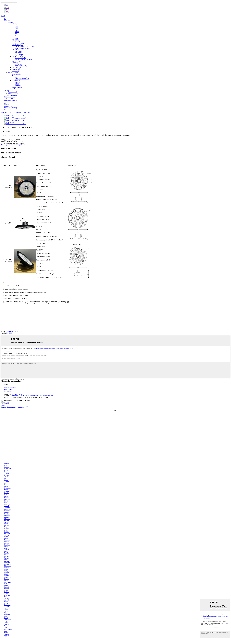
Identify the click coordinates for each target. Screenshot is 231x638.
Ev (5, 19)
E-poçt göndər (5, 403)
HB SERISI (18, 51)
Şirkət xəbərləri (12, 92)
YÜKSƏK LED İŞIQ (18, 49)
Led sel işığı (15, 62)
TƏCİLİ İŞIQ (15, 71)
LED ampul (15, 24)
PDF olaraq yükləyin (19, 145)
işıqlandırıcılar (12, 22)
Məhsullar (7, 20)
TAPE (13, 88)
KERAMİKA (19, 82)
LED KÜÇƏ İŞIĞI (17, 56)
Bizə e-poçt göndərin (7, 145)
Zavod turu (11, 98)
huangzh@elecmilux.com (30, 395)
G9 (16, 37)
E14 (16, 33)
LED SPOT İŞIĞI (17, 61)
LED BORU (15, 40)
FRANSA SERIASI (21, 77)
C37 (16, 25)
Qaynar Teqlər (8, 389)
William (3, 405)
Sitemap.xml (7, 391)
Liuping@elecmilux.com (46, 395)
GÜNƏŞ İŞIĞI (16, 69)
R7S (16, 38)
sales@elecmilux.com (16, 395)
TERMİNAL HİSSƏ (18, 87)
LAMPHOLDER (17, 80)
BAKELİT (18, 85)
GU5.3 (17, 30)
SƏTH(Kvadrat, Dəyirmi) (22, 48)
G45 (16, 28)
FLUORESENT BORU (22, 43)
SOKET (14, 75)
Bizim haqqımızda (9, 97)
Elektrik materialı (13, 72)
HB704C (9, 333)
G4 (16, 35)
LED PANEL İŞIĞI (17, 45)
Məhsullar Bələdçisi (10, 388)
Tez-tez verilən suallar (10, 95)
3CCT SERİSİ (19, 54)
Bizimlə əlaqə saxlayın (10, 100)
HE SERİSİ (18, 53)
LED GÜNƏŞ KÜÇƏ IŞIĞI (23, 59)
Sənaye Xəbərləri (13, 93)
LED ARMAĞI (16, 67)
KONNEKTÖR (16, 74)
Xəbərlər (6, 90)
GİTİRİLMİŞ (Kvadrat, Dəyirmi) (24, 46)
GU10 (17, 32)
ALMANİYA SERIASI (22, 79)
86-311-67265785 (17, 394)
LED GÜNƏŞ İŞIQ (21, 66)
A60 (16, 27)
